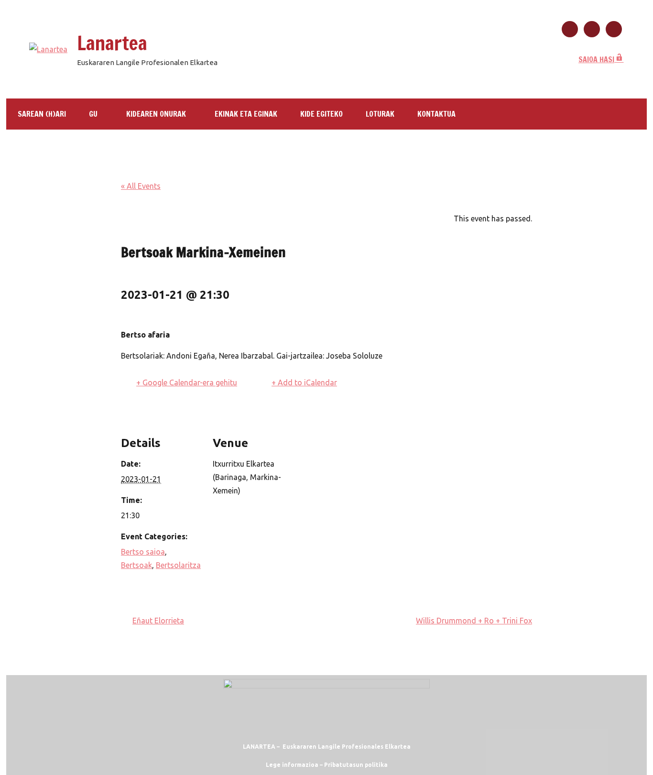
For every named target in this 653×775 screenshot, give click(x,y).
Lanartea (112, 42)
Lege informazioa (292, 765)
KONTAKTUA (436, 114)
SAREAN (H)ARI (42, 114)
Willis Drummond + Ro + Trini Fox (474, 620)
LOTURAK (380, 114)
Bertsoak (136, 565)
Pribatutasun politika (356, 765)
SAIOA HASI (596, 59)
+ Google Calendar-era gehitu (186, 382)
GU (93, 114)
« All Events (141, 186)
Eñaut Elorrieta (158, 620)
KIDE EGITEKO (321, 114)
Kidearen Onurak (156, 114)
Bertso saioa (143, 551)
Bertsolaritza (178, 565)
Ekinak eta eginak (246, 114)
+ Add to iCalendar (304, 382)
